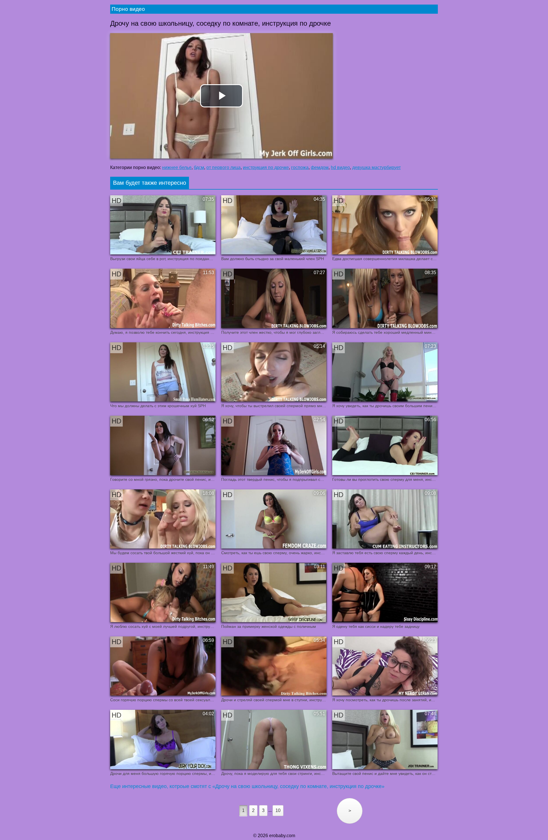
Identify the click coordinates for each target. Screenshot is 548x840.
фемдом (320, 167)
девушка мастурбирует (376, 167)
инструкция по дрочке (266, 167)
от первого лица (223, 167)
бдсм (199, 167)
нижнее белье (177, 167)
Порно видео (128, 9)
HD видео (340, 167)
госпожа (300, 167)
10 (278, 810)
